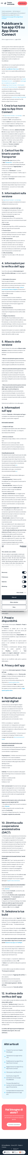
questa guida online (14, 682)
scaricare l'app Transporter (19, 97)
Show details (20, 592)
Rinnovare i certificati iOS (14, 1072)
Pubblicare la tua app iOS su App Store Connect (12, 17)
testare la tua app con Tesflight (13, 942)
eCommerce (16, 11)
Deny (14, 607)
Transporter (8, 162)
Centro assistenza (6, 11)
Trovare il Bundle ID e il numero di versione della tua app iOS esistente (14, 1085)
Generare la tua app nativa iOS (14, 1056)
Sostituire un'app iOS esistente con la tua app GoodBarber (13, 1077)
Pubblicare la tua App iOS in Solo (10, 15)
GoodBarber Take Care (12, 69)
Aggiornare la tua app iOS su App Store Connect (14, 1067)
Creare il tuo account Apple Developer (14, 1051)
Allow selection (14, 602)
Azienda (7, 806)
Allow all (14, 597)
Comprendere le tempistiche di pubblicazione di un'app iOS (14, 1092)
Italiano (15, 1149)
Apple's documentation (13, 880)
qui (16, 465)
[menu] (2, 3)
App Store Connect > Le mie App (13, 115)
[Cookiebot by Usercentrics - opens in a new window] (20, 547)
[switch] (24, 577)
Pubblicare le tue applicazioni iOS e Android (13, 13)
